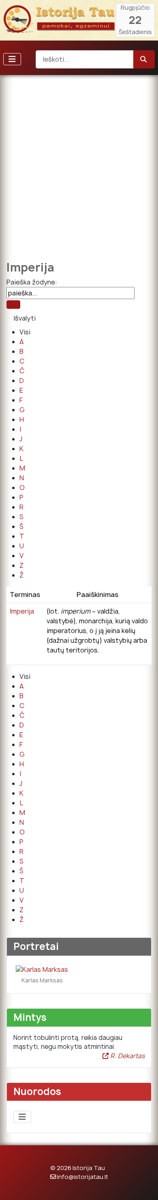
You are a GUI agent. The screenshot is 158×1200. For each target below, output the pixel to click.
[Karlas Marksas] (42, 969)
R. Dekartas (127, 1056)
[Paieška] (13, 304)
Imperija (22, 611)
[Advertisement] (79, 162)
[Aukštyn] (144, 1185)
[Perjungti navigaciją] (12, 59)
